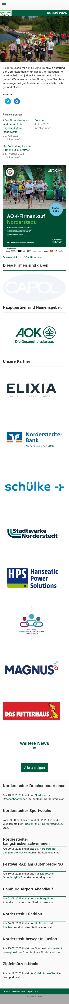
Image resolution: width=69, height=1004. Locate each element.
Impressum (32, 991)
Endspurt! (40, 120)
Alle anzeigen (34, 768)
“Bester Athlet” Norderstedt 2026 (43, 823)
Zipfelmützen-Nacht (46, 973)
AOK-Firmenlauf (33, 257)
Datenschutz (19, 991)
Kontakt (7, 991)
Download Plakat (13, 257)
